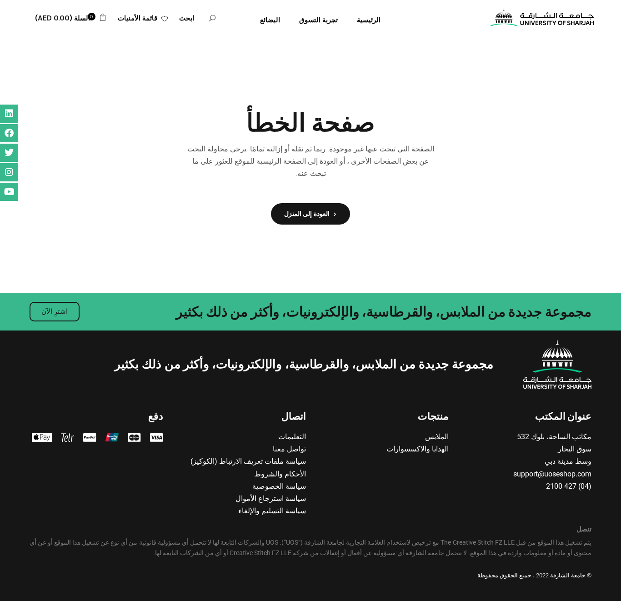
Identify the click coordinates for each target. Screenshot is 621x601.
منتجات (433, 416)
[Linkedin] (9, 114)
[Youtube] (9, 192)
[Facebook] (9, 133)
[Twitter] (9, 153)
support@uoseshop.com (552, 474)
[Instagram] (9, 172)
